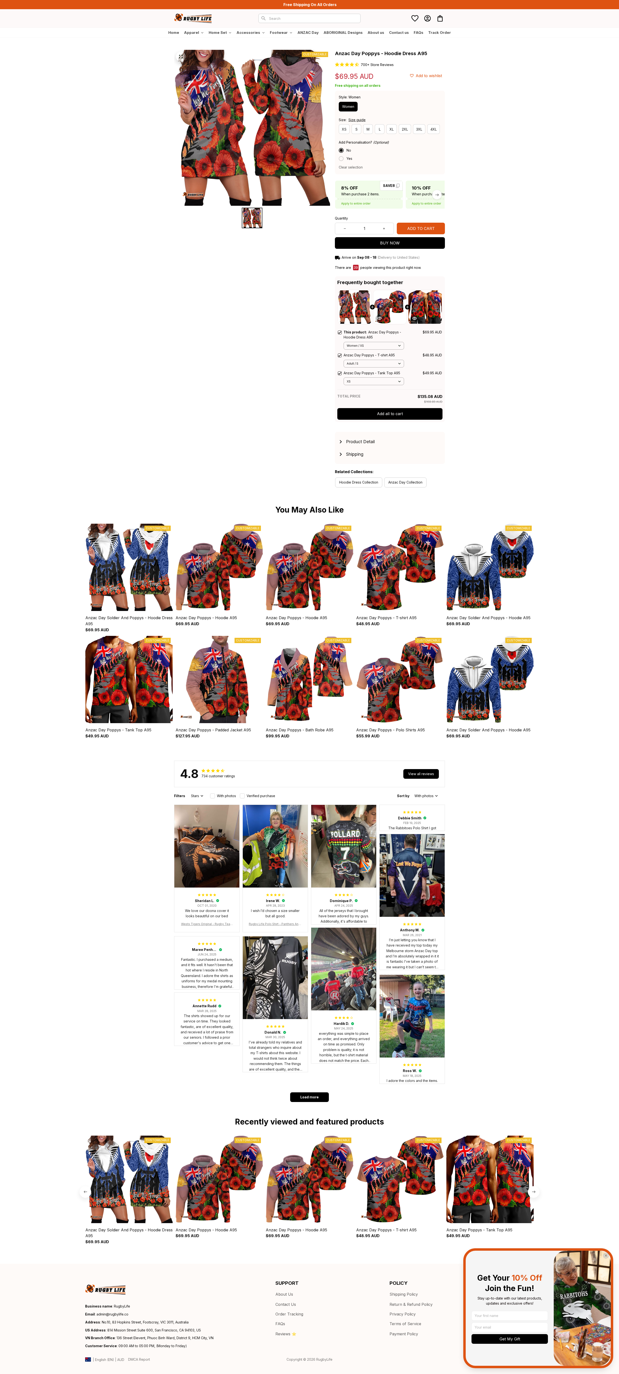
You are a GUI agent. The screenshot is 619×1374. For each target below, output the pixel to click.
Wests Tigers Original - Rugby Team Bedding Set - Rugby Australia (207, 924)
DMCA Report (139, 1359)
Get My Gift (510, 1339)
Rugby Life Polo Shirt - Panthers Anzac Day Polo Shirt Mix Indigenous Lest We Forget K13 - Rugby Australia (275, 924)
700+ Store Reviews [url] (377, 65)
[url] (112, 1314)
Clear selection (351, 167)
